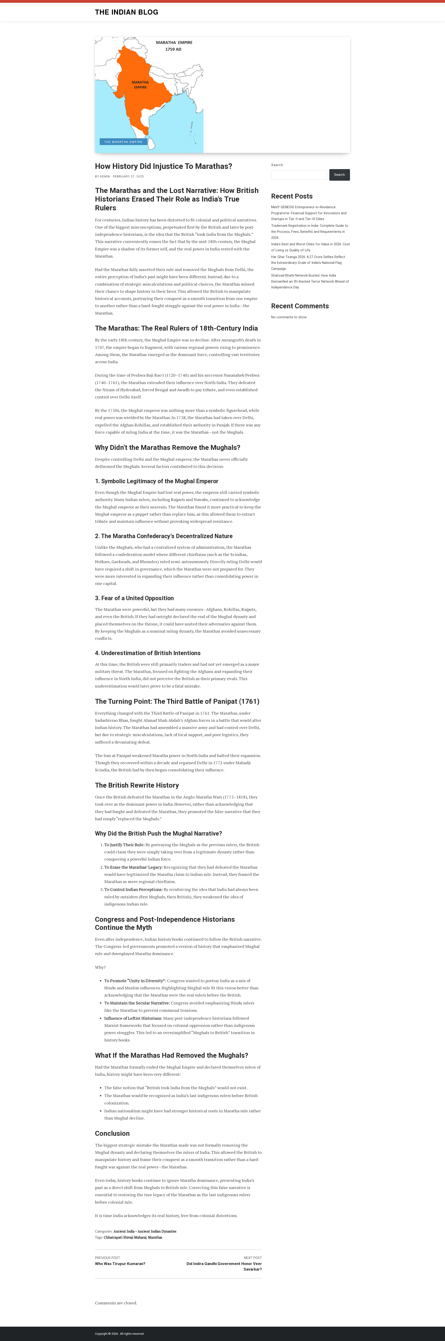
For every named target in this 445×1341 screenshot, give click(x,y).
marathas (155, 1237)
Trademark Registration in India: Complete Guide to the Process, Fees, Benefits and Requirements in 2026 (309, 232)
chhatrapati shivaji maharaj (125, 1237)
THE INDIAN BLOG (127, 12)
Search (277, 165)
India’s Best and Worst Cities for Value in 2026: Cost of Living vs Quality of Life (310, 247)
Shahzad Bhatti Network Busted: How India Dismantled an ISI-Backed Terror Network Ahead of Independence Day (310, 281)
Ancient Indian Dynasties (157, 1231)
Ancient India (124, 1231)
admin (105, 176)
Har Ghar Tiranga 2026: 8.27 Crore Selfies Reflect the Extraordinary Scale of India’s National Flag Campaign (308, 263)
